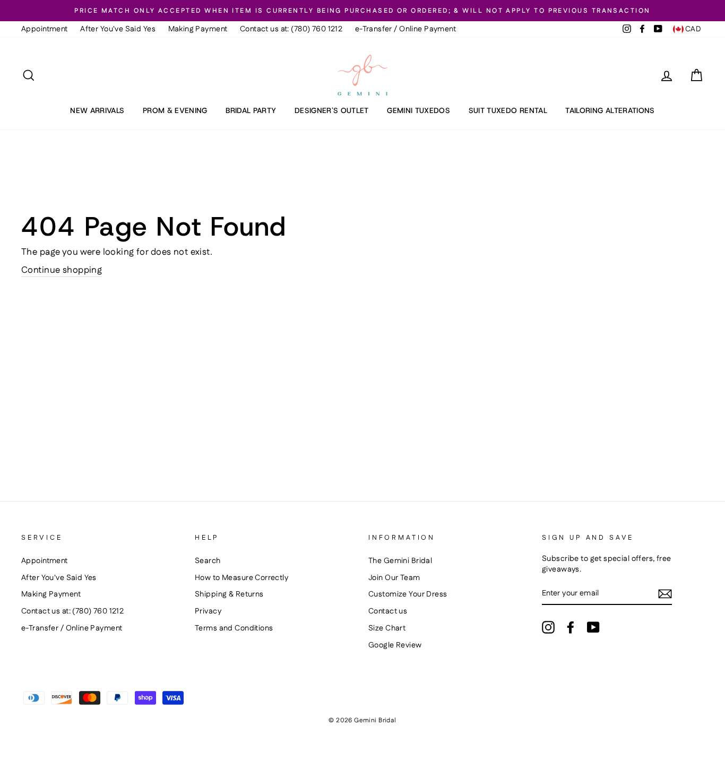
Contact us (387, 611)
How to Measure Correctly (241, 578)
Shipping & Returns (229, 594)
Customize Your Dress (407, 594)
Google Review (395, 645)
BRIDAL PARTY (251, 110)
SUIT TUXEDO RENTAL (508, 110)
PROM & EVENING (175, 110)
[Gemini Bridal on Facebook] (570, 627)
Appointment (44, 29)
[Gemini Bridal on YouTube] (593, 627)
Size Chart (386, 628)
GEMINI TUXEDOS (418, 110)
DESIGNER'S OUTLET (332, 110)
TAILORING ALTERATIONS (609, 110)
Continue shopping (61, 270)
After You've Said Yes (118, 29)
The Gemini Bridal (400, 561)
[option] (362, 10)
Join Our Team (394, 578)
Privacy (208, 611)
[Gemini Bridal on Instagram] (548, 627)
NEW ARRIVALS (97, 110)
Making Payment (198, 29)
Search (208, 561)
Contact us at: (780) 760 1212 (291, 29)
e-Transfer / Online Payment (405, 29)
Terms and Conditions (234, 628)
